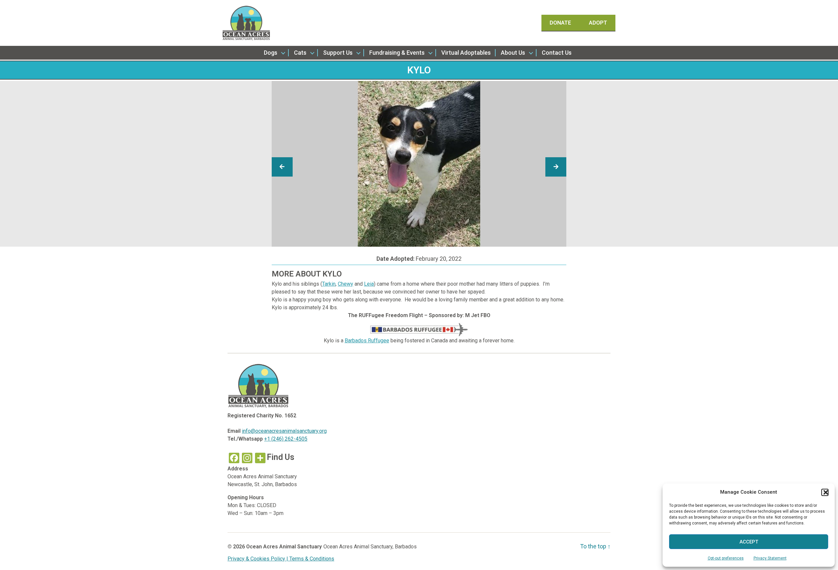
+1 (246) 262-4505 (285, 439)
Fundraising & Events (397, 52)
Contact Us (557, 52)
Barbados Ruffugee (367, 340)
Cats (300, 52)
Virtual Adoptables (466, 52)
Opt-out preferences (726, 558)
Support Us (338, 52)
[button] (825, 492)
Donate (561, 22)
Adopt (598, 22)
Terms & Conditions (311, 559)
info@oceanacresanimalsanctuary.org (284, 431)
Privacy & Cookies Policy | (258, 559)
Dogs (270, 52)
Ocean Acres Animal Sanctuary (284, 546)
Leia (369, 284)
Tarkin (329, 284)
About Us (513, 52)
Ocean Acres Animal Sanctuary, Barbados (370, 546)
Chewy (345, 284)
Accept (748, 542)
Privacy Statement (770, 558)
